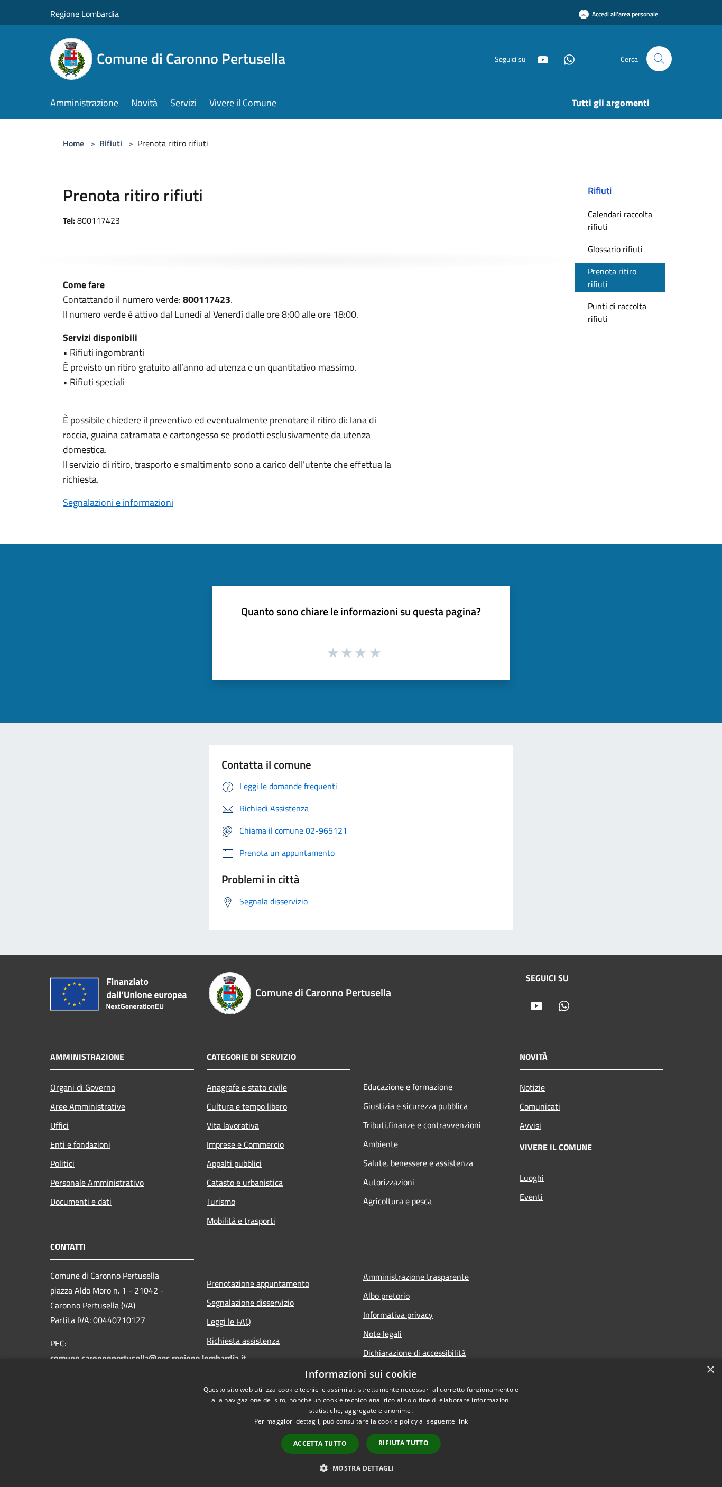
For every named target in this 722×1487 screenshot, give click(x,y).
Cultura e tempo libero (247, 1106)
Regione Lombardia (84, 13)
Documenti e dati (81, 1201)
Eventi (531, 1196)
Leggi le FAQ (229, 1321)
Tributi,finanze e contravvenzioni (422, 1125)
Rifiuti (110, 143)
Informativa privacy (398, 1314)
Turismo (221, 1201)
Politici (62, 1163)
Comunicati (540, 1106)
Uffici (59, 1125)
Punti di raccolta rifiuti (617, 312)
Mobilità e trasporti (241, 1220)
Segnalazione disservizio (250, 1302)
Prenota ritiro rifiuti (612, 277)
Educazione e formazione (407, 1086)
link (462, 1421)
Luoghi (532, 1177)
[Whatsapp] (565, 58)
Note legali (382, 1333)
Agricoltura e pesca (397, 1201)
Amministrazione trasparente (416, 1276)
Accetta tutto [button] (320, 1443)
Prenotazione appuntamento (258, 1283)
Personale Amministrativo (97, 1182)
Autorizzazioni (388, 1182)
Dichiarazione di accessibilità (414, 1352)
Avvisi (530, 1125)
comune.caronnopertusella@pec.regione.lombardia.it (148, 1358)
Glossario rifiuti (615, 249)
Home (73, 143)
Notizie (532, 1087)
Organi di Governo (82, 1087)
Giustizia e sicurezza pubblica (415, 1106)
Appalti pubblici (234, 1163)
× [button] (710, 1370)
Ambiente (380, 1144)
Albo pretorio (386, 1295)
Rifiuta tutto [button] (403, 1442)
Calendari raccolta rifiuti (620, 220)
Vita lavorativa (233, 1125)
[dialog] (361, 1423)
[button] (361, 1468)
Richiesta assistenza (243, 1340)
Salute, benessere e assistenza (418, 1163)
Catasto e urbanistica (245, 1182)
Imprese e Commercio (245, 1144)
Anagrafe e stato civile (247, 1087)
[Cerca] (659, 58)
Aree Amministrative (87, 1106)
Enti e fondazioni (80, 1144)
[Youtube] (538, 58)
